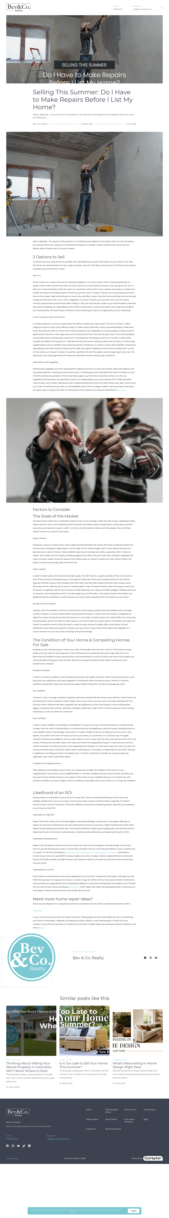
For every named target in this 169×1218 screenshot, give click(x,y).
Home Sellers (111, 1119)
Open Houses (92, 1119)
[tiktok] (24, 1146)
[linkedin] (156, 958)
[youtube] (161, 958)
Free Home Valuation (129, 1120)
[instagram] (150, 958)
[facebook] (145, 958)
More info (79, 1212)
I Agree (133, 1211)
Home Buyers (150, 1109)
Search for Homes (113, 1129)
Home (89, 1109)
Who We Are (130, 1109)
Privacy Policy (12, 1158)
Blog (146, 1119)
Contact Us (91, 1129)
